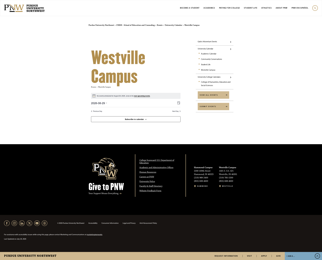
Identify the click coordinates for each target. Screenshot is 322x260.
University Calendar (205, 49)
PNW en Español (300, 8)
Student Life (250, 8)
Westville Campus (208, 70)
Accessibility (92, 223)
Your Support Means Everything (103, 193)
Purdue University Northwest (30, 256)
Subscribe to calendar (134, 119)
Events (93, 87)
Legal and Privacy (129, 223)
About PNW (281, 8)
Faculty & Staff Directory (150, 186)
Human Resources (147, 172)
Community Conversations (211, 59)
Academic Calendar (208, 54)
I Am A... (291, 256)
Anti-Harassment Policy (148, 223)
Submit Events (208, 106)
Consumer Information (110, 223)
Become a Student (189, 8)
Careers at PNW (146, 176)
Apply (264, 256)
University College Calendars (209, 77)
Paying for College (229, 8)
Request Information (226, 256)
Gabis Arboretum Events (207, 41)
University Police (147, 181)
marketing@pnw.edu (94, 234)
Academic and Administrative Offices (156, 167)
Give (278, 256)
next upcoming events (142, 96)
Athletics (266, 8)
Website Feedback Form (150, 190)
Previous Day (97, 111)
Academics (209, 8)
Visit (249, 256)
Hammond (202, 186)
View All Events (209, 95)
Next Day (175, 111)
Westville (227, 186)
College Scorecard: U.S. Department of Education (156, 161)
